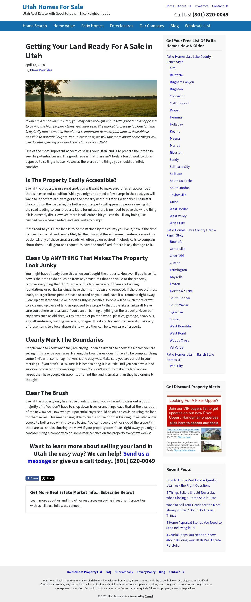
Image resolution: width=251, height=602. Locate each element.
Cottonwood (179, 103)
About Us (184, 6)
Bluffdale (176, 75)
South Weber (179, 305)
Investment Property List (84, 572)
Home (169, 6)
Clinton (175, 262)
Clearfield (177, 255)
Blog (174, 26)
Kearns (175, 131)
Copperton (177, 96)
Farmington (178, 270)
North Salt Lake (181, 291)
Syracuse (176, 312)
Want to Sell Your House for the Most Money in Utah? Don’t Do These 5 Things (193, 510)
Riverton (176, 152)
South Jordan (180, 187)
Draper (175, 110)
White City (177, 223)
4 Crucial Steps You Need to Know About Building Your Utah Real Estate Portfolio (193, 540)
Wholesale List (198, 26)
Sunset (175, 319)
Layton (175, 284)
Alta (173, 68)
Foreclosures (121, 26)
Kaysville (176, 277)
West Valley (178, 216)
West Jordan (179, 209)
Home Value (64, 26)
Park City (176, 365)
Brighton (176, 89)
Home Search (35, 26)
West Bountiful (181, 326)
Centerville (177, 248)
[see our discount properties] (194, 423)
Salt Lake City (180, 166)
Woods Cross (179, 340)
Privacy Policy (146, 572)
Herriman (177, 117)
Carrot (149, 596)
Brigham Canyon (182, 82)
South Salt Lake (181, 180)
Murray (175, 145)
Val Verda (176, 347)
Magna (175, 138)
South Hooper (180, 298)
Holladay (176, 124)
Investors (201, 6)
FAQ (108, 572)
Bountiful (176, 241)
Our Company (152, 26)
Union (174, 202)
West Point (178, 333)
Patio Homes (92, 26)
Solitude (176, 173)
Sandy (174, 159)
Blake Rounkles (41, 70)
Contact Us (220, 6)
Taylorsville (178, 195)
